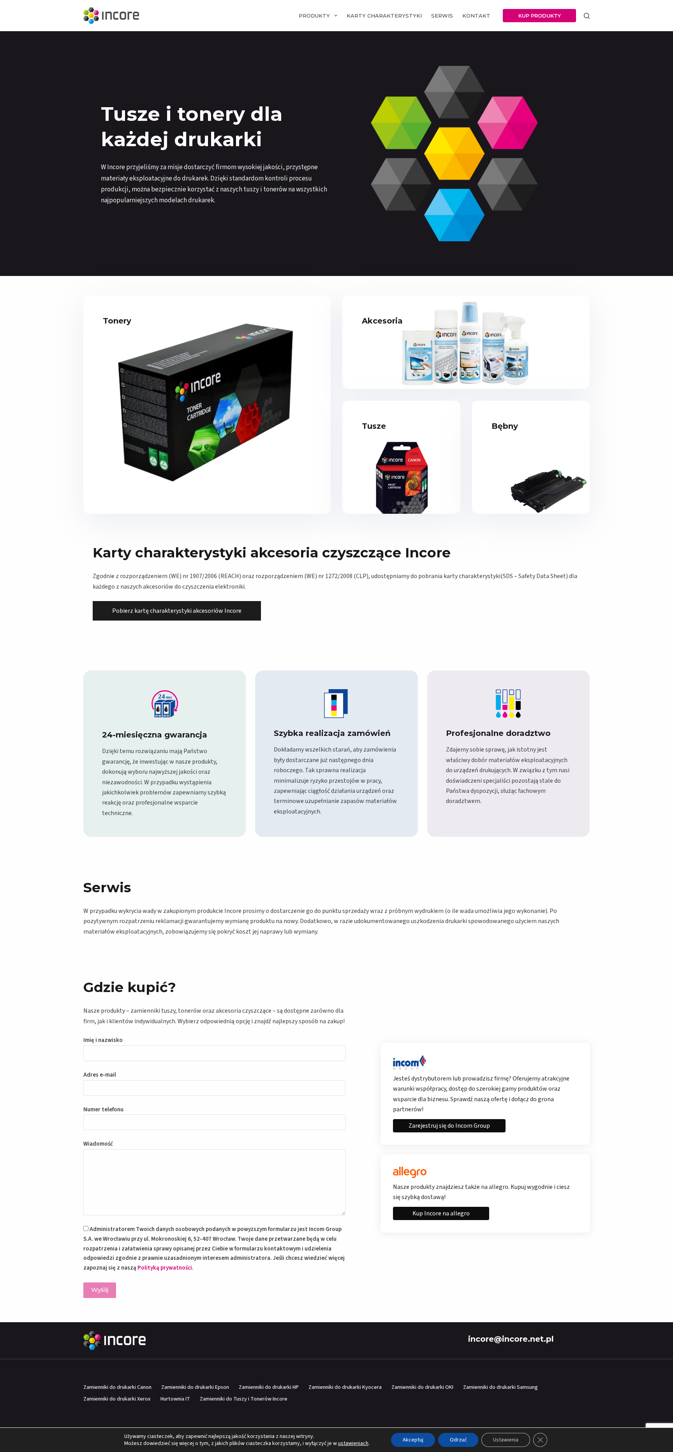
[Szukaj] (587, 16)
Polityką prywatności (164, 1268)
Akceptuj (413, 1440)
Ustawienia (505, 1440)
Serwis (442, 15)
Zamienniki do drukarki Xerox (117, 1398)
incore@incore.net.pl (511, 1339)
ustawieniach (353, 1443)
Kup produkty (539, 15)
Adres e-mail (99, 1075)
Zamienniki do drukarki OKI (422, 1387)
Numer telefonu (103, 1109)
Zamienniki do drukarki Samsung (500, 1387)
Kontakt (476, 15)
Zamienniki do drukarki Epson (195, 1387)
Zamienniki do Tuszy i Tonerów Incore (243, 1398)
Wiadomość (98, 1144)
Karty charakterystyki (384, 15)
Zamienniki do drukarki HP (269, 1387)
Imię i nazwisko (103, 1040)
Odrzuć (458, 1440)
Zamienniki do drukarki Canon (117, 1387)
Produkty (314, 15)
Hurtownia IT (175, 1398)
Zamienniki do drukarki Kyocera (345, 1387)
